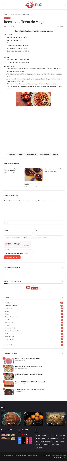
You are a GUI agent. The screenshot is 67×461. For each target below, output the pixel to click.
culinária (12, 154)
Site (36, 230)
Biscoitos (7, 325)
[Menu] (2, 5)
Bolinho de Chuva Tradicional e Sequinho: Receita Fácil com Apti (33, 423)
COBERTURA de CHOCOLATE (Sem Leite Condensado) (29, 390)
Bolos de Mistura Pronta (11, 331)
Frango (62, 438)
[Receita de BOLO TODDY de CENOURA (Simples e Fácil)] (9, 384)
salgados (58, 444)
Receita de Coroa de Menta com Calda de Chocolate (13, 170)
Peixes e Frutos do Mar (11, 317)
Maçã (21, 154)
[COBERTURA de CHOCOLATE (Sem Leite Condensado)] (9, 392)
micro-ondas (32, 154)
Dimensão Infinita (61, 455)
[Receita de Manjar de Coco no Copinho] (33, 174)
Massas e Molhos (10, 345)
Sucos (7, 311)
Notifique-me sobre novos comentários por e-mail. (19, 249)
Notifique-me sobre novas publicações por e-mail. (19, 253)
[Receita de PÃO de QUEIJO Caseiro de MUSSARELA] (9, 376)
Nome (6, 223)
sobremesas (45, 154)
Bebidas (7, 319)
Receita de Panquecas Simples (53, 169)
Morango (46, 444)
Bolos (50, 435)
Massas (62, 441)
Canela (55, 435)
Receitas (11, 14)
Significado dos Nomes (49, 455)
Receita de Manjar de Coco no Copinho (33, 184)
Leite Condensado (45, 441)
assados (38, 435)
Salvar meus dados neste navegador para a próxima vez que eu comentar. (26, 237)
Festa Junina (8, 308)
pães (52, 444)
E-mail (6, 230)
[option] (11, 419)
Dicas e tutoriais (9, 339)
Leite (37, 441)
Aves (6, 333)
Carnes (7, 342)
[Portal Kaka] (33, 4)
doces (43, 438)
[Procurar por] (65, 5)
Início (6, 14)
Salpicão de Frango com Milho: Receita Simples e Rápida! (55, 423)
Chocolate (62, 435)
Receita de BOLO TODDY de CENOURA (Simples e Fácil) (30, 382)
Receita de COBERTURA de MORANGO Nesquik (27, 359)
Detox (7, 314)
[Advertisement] (33, 132)
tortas (56, 154)
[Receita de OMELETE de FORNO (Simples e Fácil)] (9, 368)
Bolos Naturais (9, 322)
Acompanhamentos (10, 328)
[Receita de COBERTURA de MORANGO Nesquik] (9, 361)
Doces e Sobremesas (11, 305)
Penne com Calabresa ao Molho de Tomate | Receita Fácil (11, 423)
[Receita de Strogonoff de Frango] (13, 438)
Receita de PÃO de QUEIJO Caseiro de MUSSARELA (28, 374)
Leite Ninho (55, 441)
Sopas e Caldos (9, 336)
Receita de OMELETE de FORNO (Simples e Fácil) (28, 366)
